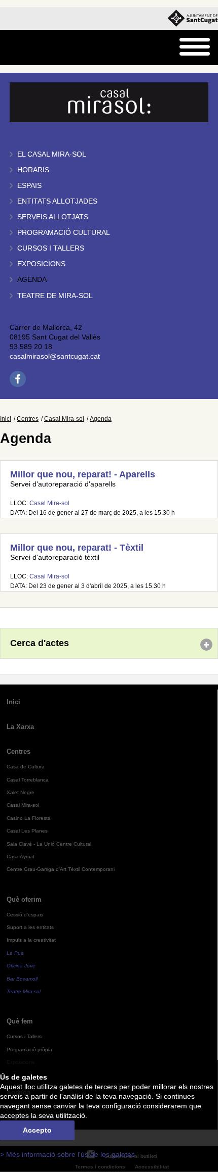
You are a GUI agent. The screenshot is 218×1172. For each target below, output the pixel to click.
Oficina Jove (21, 965)
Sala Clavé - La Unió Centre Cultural (49, 844)
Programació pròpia (29, 1049)
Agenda (32, 279)
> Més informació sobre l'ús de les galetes (67, 1154)
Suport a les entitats (30, 927)
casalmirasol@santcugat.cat (55, 356)
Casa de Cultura (26, 766)
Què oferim (24, 899)
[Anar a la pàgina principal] (33, 48)
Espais (29, 185)
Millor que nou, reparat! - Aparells (82, 474)
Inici (5, 418)
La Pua (15, 953)
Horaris (33, 170)
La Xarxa (20, 726)
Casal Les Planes (27, 831)
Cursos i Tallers (24, 1036)
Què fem (20, 1021)
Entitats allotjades (57, 201)
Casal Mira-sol (64, 418)
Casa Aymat (20, 856)
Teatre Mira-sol (24, 991)
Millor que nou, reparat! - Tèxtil (76, 548)
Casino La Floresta (29, 818)
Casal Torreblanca (28, 780)
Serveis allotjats (52, 217)
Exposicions (41, 264)
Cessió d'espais (25, 914)
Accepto (37, 1130)
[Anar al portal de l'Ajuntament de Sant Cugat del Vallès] (192, 18)
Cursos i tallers (50, 248)
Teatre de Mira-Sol (55, 296)
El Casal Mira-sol (51, 154)
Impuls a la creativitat (31, 940)
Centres (28, 418)
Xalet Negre (20, 792)
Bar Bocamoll (22, 979)
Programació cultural (63, 232)
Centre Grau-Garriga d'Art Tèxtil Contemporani (61, 869)
